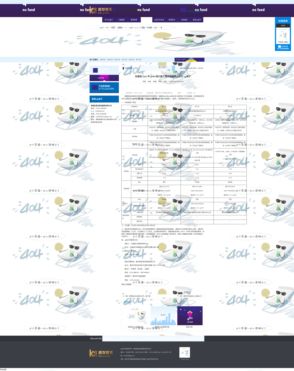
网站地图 (3, 369)
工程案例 (121, 20)
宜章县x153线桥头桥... (136, 327)
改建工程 (110, 59)
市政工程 (131, 59)
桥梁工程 (117, 59)
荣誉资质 (134, 20)
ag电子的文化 (159, 20)
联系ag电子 (193, 2)
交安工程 (124, 59)
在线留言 (184, 20)
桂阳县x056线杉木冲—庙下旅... (140, 296)
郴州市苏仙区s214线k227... (193, 296)
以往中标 (146, 20)
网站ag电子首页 (96, 20)
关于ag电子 (200, 2)
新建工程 (103, 59)
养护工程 (138, 59)
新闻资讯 (172, 20)
